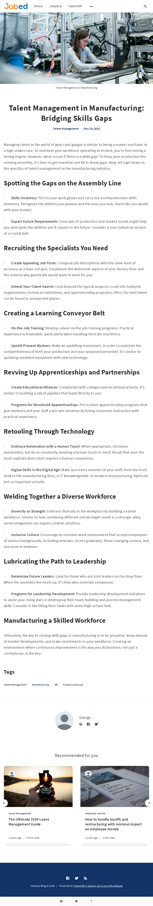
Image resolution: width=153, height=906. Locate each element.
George (85, 717)
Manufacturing (40, 684)
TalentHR (75, 6)
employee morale (95, 813)
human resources (73, 684)
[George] (64, 720)
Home (38, 6)
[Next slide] (149, 803)
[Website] (80, 724)
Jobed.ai (55, 6)
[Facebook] (61, 901)
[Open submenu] (91, 6)
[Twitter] (76, 901)
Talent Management (66, 128)
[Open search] (145, 6)
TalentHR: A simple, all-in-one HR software (98, 886)
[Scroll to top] (92, 901)
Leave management (20, 813)
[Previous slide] (4, 803)
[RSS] (85, 878)
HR (56, 684)
